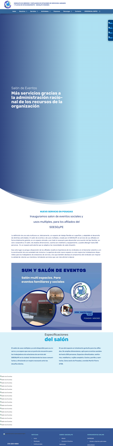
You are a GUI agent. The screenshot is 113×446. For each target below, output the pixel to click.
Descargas (66, 11)
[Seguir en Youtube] (100, 4)
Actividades (45, 11)
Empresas (57, 11)
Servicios (33, 11)
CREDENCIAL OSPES (90, 11)
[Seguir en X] (96, 5)
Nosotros (22, 11)
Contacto (78, 11)
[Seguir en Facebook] (91, 5)
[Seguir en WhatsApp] (106, 4)
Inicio (14, 11)
